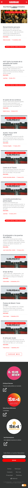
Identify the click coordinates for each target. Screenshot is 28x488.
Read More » (6, 36)
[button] (26, 2)
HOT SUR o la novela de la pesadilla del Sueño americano (12, 63)
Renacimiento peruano (11, 27)
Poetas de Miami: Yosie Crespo (11, 304)
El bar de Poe (8, 272)
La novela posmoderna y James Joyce (12, 200)
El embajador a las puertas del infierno (13, 236)
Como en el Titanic (10, 168)
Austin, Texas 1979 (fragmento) (10, 134)
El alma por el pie (9, 338)
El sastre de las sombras (12, 100)
